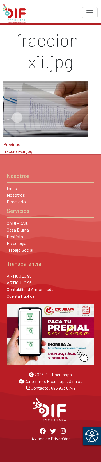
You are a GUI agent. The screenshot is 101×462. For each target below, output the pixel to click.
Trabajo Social (20, 250)
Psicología (16, 243)
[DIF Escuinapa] (14, 12)
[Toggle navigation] (90, 12)
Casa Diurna (18, 229)
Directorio (16, 201)
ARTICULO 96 (19, 282)
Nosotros (16, 194)
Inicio (12, 188)
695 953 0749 (63, 387)
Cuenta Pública (21, 296)
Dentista (15, 236)
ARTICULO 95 (19, 275)
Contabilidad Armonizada (30, 289)
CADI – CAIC (18, 223)
